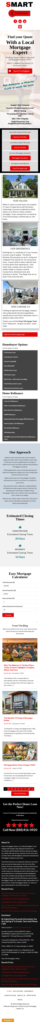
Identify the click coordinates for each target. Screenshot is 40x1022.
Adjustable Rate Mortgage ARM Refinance (19, 419)
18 (29, 789)
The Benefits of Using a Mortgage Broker (15, 899)
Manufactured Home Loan (13, 388)
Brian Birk (8, 673)
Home (9, 991)
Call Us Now (22, 13)
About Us (21, 995)
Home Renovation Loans (13, 384)
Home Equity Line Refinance (14, 423)
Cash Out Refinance (11, 401)
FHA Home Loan (10, 352)
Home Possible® (10, 361)
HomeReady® (9, 366)
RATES (20, 1000)
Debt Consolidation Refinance (14, 405)
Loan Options (10, 995)
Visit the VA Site (20, 147)
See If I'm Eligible (21, 71)
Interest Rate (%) (8, 598)
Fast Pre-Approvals (20, 168)
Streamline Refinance (11, 428)
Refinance (28, 991)
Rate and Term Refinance (13, 410)
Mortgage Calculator (20, 158)
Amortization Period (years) (12, 606)
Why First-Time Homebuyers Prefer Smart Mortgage (19, 911)
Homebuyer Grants (11, 357)
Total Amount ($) (8, 582)
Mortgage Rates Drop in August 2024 (19, 765)
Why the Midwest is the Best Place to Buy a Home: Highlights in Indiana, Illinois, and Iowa (19, 667)
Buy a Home (18, 991)
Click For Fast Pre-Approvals (14, 334)
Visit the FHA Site (20, 137)
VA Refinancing (9, 432)
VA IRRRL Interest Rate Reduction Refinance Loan (19, 438)
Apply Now (31, 995)
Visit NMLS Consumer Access (22, 927)
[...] (13, 685)
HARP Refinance (9, 414)
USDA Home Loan (10, 370)
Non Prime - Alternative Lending (15, 379)
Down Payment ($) (9, 590)
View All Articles (20, 793)
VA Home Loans (9, 375)
